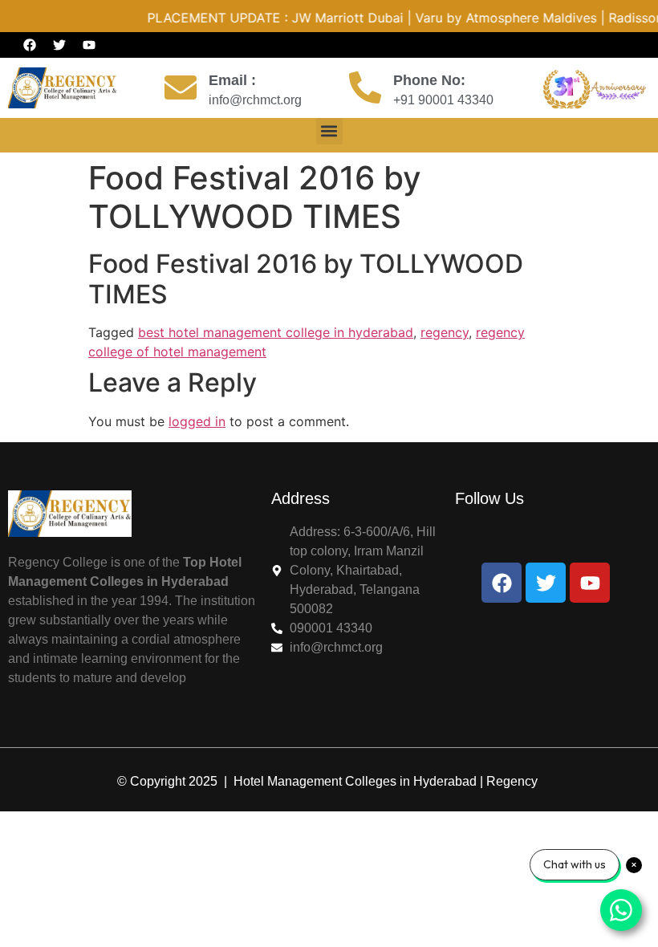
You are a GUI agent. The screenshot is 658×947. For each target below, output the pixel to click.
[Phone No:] (365, 87)
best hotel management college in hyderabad (275, 332)
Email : (232, 80)
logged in (197, 421)
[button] (329, 131)
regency (444, 332)
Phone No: (429, 80)
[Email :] (180, 87)
